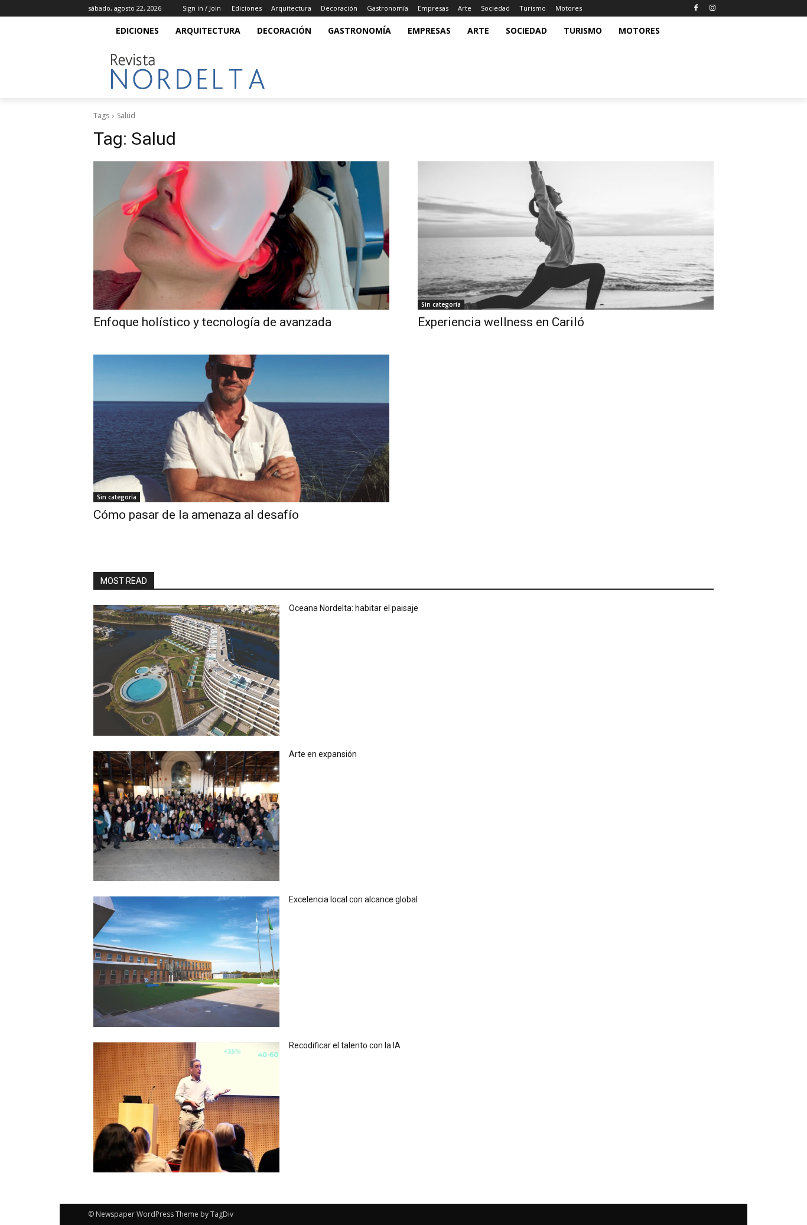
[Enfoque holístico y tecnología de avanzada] (241, 235)
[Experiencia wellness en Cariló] (566, 235)
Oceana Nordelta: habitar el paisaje (353, 608)
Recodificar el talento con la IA (345, 1045)
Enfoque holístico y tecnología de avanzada (212, 322)
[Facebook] (695, 8)
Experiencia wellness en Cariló (501, 322)
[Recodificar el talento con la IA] (186, 1107)
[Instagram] (712, 8)
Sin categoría (441, 304)
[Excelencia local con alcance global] (186, 961)
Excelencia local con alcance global (353, 899)
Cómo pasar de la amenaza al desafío (196, 515)
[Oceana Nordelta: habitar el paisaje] (186, 670)
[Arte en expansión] (186, 816)
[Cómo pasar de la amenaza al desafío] (241, 429)
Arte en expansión (323, 754)
